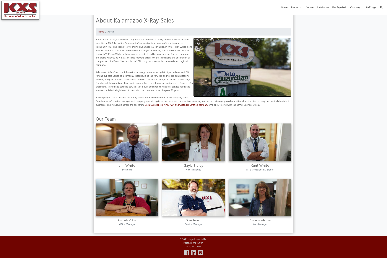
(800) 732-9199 (193, 247)
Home (284, 7)
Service (310, 7)
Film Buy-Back (339, 7)
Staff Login (371, 7)
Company (355, 7)
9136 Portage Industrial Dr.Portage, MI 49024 (193, 241)
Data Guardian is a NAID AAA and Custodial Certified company (176, 105)
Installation (323, 7)
